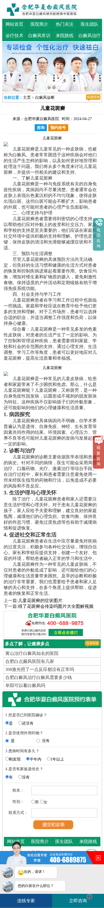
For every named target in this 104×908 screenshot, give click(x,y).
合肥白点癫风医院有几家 (29, 661)
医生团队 (89, 24)
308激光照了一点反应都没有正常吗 (39, 669)
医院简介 (39, 24)
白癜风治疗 (89, 35)
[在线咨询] (93, 97)
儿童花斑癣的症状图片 (40, 600)
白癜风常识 (39, 35)
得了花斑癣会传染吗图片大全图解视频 (55, 606)
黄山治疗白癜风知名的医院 (32, 653)
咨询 (41, 128)
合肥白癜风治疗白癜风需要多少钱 (38, 677)
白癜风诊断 (45, 97)
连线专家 (26, 900)
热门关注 (64, 24)
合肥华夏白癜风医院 (41, 119)
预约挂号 (58, 128)
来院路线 (64, 35)
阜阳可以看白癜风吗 (25, 685)
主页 (27, 97)
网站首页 (14, 24)
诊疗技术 (14, 35)
